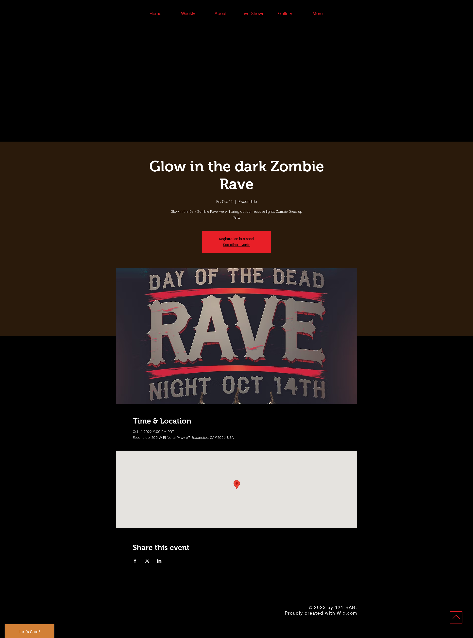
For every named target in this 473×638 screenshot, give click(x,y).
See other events (236, 245)
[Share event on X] (147, 561)
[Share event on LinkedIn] (159, 561)
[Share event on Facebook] (135, 561)
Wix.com (347, 613)
